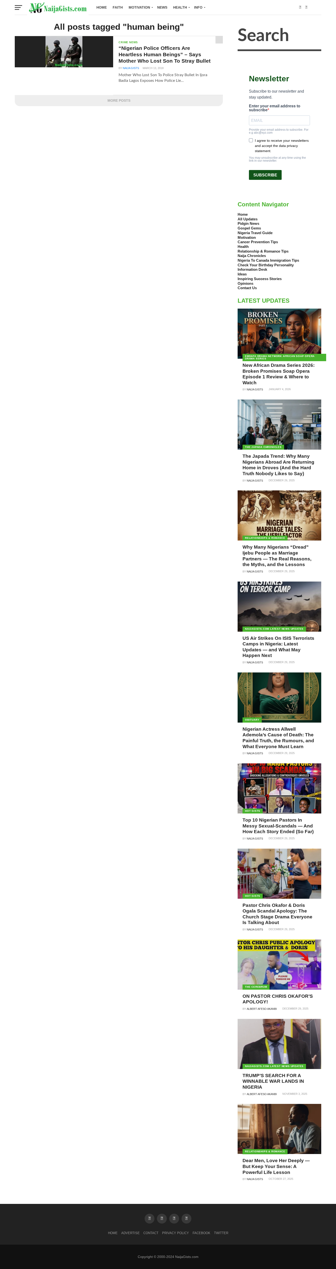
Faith (118, 7)
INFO (198, 7)
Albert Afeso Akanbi (262, 1008)
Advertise (130, 1233)
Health (180, 7)
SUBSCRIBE (265, 175)
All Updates (248, 219)
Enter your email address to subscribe (274, 108)
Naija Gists (131, 68)
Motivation (139, 7)
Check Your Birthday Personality (266, 265)
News (162, 7)
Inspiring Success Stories (260, 279)
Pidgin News (248, 223)
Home (101, 7)
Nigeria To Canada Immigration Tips (268, 260)
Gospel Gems (249, 228)
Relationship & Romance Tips (263, 251)
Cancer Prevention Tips (258, 242)
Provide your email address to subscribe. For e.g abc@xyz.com (278, 131)
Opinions (245, 283)
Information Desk (252, 269)
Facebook (201, 1233)
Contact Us (247, 288)
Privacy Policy (175, 1233)
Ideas (242, 274)
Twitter (221, 1233)
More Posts (118, 100)
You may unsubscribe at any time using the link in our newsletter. (277, 159)
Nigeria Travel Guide (255, 233)
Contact (150, 1233)
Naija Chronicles (252, 256)
